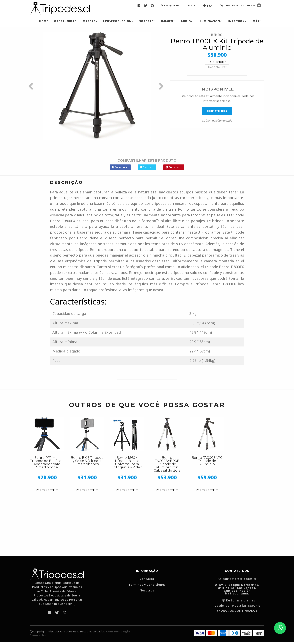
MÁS (256, 21)
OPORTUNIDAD (65, 21)
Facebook (120, 167)
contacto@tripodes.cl (239, 578)
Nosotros (147, 590)
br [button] (208, 5)
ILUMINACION (209, 21)
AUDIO (186, 21)
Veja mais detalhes (47, 490)
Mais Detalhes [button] (216, 67)
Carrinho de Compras (241, 5)
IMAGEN (167, 21)
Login (191, 5)
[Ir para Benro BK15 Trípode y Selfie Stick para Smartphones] (87, 434)
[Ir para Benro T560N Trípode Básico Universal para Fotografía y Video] (127, 434)
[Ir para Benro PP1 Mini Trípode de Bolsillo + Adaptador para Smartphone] (47, 434)
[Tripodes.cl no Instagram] (153, 6)
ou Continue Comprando (217, 120)
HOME (43, 21)
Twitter (147, 167)
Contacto (147, 578)
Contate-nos (217, 111)
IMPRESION (236, 21)
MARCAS (89, 21)
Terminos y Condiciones (147, 584)
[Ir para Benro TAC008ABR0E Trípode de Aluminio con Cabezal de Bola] (167, 434)
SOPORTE (146, 21)
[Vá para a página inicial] (60, 8)
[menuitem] (139, 6)
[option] (97, 86)
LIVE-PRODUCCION (117, 21)
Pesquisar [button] (171, 5)
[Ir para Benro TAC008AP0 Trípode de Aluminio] (207, 434)
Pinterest (174, 167)
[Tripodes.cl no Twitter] (146, 6)
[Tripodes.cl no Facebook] (139, 6)
